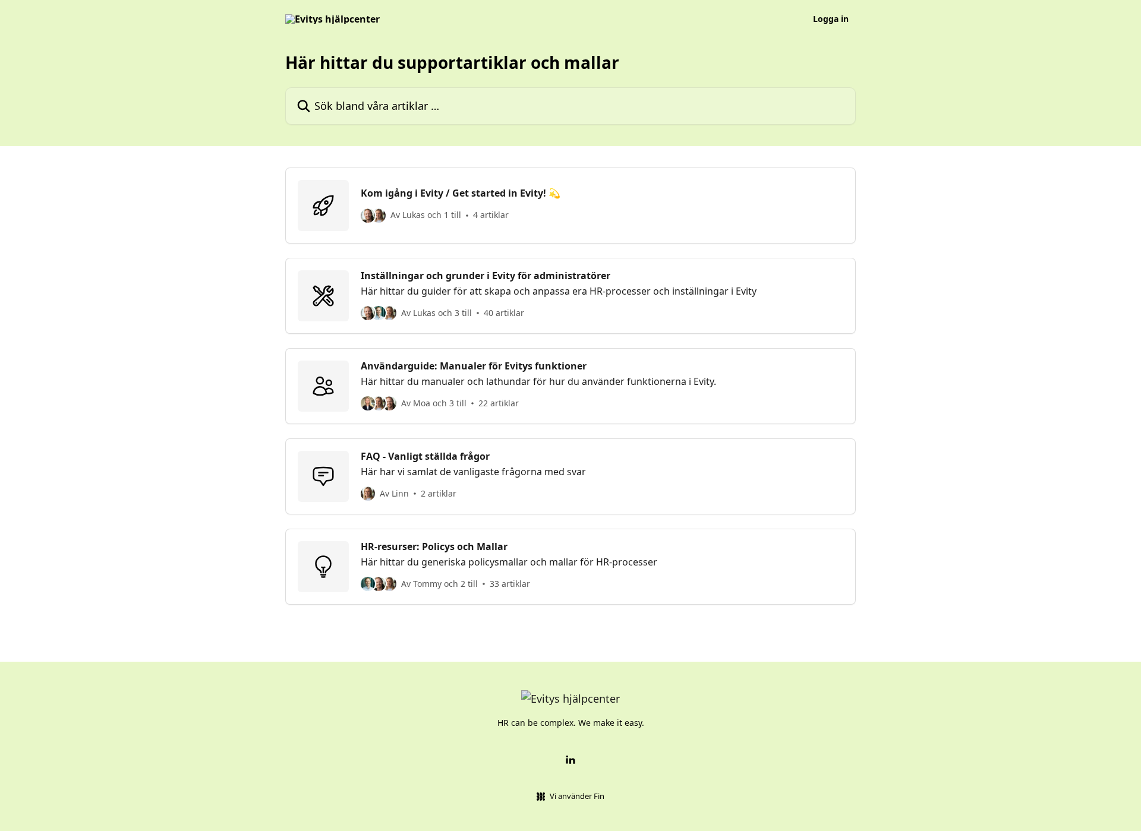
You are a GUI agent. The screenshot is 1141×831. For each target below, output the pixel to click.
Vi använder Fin (577, 796)
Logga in (831, 19)
